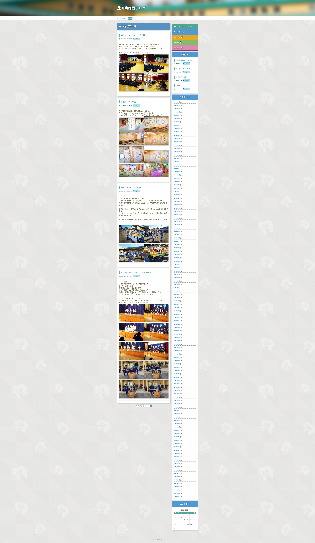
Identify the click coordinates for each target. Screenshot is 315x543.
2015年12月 (177, 450)
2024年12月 (177, 161)
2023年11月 (177, 194)
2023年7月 (177, 208)
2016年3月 (177, 440)
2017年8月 (177, 390)
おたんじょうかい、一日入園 (133, 35)
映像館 (177, 42)
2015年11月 (177, 453)
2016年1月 (177, 447)
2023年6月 (177, 211)
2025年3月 (177, 151)
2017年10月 (177, 383)
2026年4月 (177, 112)
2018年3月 (177, 370)
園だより (178, 47)
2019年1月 (177, 347)
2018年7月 (177, 360)
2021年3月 (177, 281)
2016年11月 (177, 413)
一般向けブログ (179, 32)
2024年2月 (177, 185)
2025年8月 (177, 138)
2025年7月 (177, 141)
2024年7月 (177, 171)
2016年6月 (177, 430)
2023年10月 (177, 198)
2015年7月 (177, 466)
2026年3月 (177, 115)
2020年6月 (177, 304)
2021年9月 (177, 271)
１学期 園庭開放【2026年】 (184, 60)
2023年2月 (177, 224)
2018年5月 (177, 367)
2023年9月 (177, 201)
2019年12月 (177, 320)
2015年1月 (177, 486)
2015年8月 (177, 463)
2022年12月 (177, 228)
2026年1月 (177, 122)
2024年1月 (177, 188)
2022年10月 (177, 234)
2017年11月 (177, 380)
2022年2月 (177, 257)
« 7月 (173, 528)
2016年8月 (177, 423)
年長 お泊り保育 (181, 77)
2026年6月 (177, 105)
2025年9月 (177, 135)
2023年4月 (177, 218)
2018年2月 (177, 374)
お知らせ (178, 37)
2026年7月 (177, 102)
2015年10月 (177, 456)
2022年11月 (177, 231)
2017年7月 (177, 393)
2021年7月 (177, 277)
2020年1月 (177, 317)
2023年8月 (177, 204)
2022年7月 (177, 241)
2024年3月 (177, 181)
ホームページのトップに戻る (183, 26)
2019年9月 (177, 327)
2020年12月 (177, 287)
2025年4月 (177, 148)
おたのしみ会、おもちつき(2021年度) (136, 272)
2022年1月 (177, 261)
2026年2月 (177, 118)
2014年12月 (177, 490)
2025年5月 (177, 145)
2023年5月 (177, 214)
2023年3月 (177, 221)
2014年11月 (177, 493)
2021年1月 (177, 284)
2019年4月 (177, 340)
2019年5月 (177, 337)
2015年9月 (177, 460)
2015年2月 (177, 483)
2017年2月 (177, 407)
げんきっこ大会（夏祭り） (184, 69)
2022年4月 (177, 251)
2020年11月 (177, 291)
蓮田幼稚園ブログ (121, 18)
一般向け (137, 39)
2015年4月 (177, 476)
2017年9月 (177, 387)
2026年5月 (177, 108)
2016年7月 (177, 427)
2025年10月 (177, 132)
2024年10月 (177, 168)
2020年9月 (177, 294)
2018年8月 (177, 357)
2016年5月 (177, 433)
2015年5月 (177, 473)
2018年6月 (177, 364)
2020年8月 (177, 297)
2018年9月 (177, 354)
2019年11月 (177, 324)
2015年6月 (177, 470)
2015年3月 (177, 480)
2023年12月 (177, 191)
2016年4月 (177, 437)
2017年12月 (177, 377)
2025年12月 (177, 125)
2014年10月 (177, 496)
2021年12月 (177, 264)
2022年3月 (177, 254)
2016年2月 (177, 443)
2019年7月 (177, 334)
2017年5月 (177, 400)
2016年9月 (177, 420)
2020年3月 (177, 314)
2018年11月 (177, 350)
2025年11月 (177, 128)
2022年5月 (177, 247)
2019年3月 (177, 344)
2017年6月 (177, 397)
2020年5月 (177, 307)
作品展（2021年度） (129, 102)
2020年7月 (177, 301)
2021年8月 (177, 274)
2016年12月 (177, 410)
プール (178, 85)
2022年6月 (177, 244)
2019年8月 (177, 330)
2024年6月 (177, 175)
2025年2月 (177, 155)
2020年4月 (177, 311)
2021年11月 (177, 267)
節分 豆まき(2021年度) (131, 187)
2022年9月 (177, 238)
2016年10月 (177, 417)
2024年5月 (177, 178)
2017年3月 (177, 403)
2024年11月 (177, 165)
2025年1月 (177, 158)
